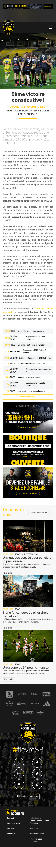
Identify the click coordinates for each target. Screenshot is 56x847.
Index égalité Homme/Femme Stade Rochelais (39, 820)
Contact (10, 818)
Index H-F (11, 834)
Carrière (10, 829)
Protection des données (36, 840)
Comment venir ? (14, 823)
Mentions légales (37, 834)
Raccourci (34, 829)
